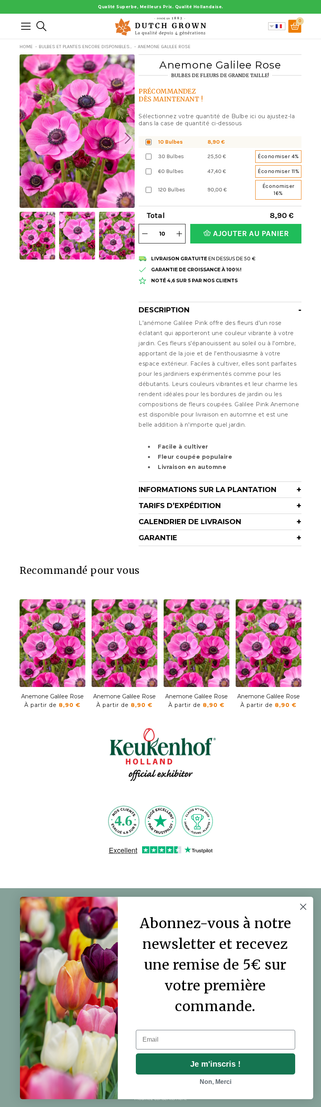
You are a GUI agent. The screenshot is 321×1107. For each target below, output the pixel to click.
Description (164, 310)
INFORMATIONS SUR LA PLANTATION (207, 489)
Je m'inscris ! (215, 1064)
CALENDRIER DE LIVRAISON (190, 521)
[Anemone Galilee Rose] (52, 643)
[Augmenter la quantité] (179, 233)
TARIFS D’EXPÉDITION (180, 505)
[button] (127, 138)
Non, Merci (215, 1081)
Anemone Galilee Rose (52, 696)
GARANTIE (158, 538)
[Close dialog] (303, 907)
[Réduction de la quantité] (145, 233)
